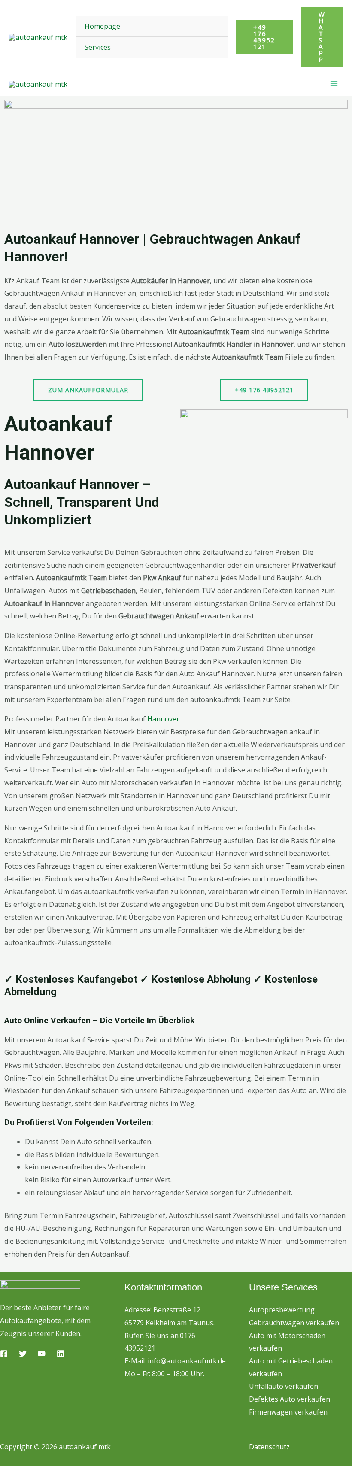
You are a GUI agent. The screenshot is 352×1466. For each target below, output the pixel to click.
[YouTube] (42, 1353)
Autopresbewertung (282, 1310)
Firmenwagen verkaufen (288, 1412)
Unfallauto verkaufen (283, 1386)
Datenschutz (269, 1446)
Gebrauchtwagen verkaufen (294, 1322)
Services (98, 47)
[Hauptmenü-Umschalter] (334, 83)
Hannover (163, 719)
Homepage (102, 26)
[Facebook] (4, 1353)
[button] (264, 37)
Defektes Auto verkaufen (289, 1399)
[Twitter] (23, 1353)
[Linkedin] (60, 1353)
